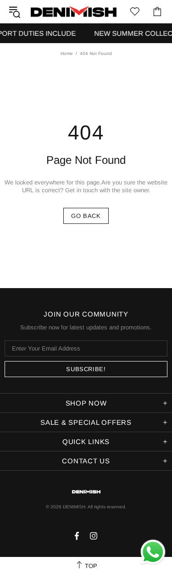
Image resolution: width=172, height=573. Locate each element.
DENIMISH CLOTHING (73, 11)
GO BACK (86, 215)
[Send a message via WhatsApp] (153, 552)
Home (67, 53)
